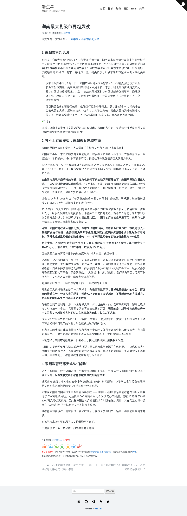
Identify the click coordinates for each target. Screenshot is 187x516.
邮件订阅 (110, 491)
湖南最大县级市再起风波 (85, 39)
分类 (118, 8)
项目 (126, 8)
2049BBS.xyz (57, 440)
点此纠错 (66, 33)
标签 (110, 8)
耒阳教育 (56, 33)
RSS (134, 8)
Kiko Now (98, 509)
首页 (103, 8)
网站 (134, 452)
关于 (142, 8)
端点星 (48, 6)
